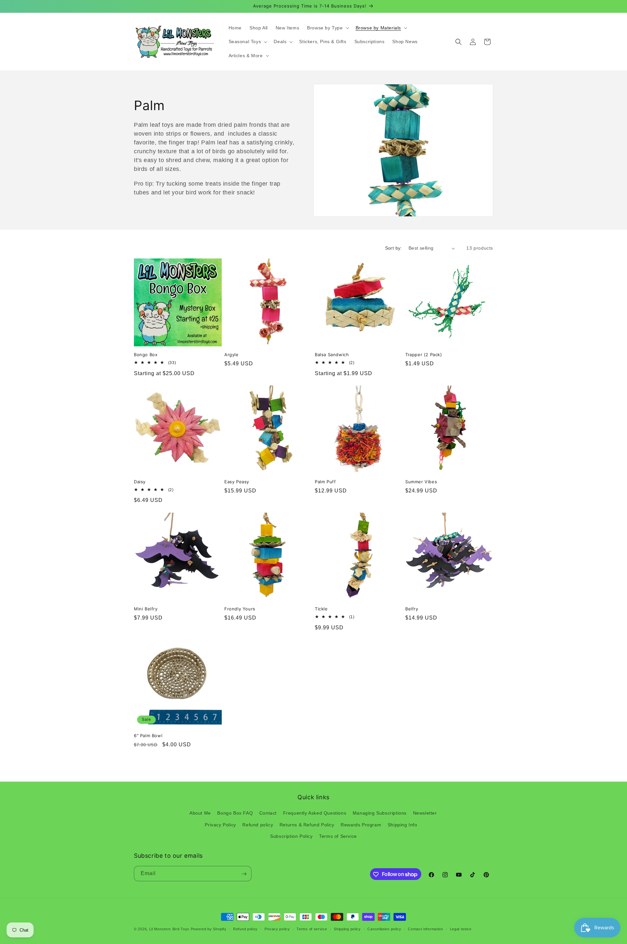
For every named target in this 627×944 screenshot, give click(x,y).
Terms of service (312, 929)
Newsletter (425, 813)
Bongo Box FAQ (235, 813)
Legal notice (461, 929)
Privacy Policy (220, 824)
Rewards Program (361, 824)
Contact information (425, 929)
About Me (200, 813)
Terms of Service (338, 836)
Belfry (411, 608)
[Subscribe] (244, 874)
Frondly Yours (239, 608)
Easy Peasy (236, 481)
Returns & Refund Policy (307, 824)
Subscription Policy (291, 836)
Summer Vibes (421, 481)
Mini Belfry (146, 608)
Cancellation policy (384, 929)
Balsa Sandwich (332, 354)
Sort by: (393, 248)
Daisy (140, 481)
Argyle (231, 354)
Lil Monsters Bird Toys (169, 929)
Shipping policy (347, 929)
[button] (327, 28)
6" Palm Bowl (148, 735)
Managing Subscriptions (380, 813)
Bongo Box (145, 354)
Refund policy (257, 824)
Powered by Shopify (209, 929)
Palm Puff (325, 481)
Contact (268, 813)
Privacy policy (277, 929)
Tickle (321, 608)
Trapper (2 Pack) (423, 354)
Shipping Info (402, 824)
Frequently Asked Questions (314, 813)
